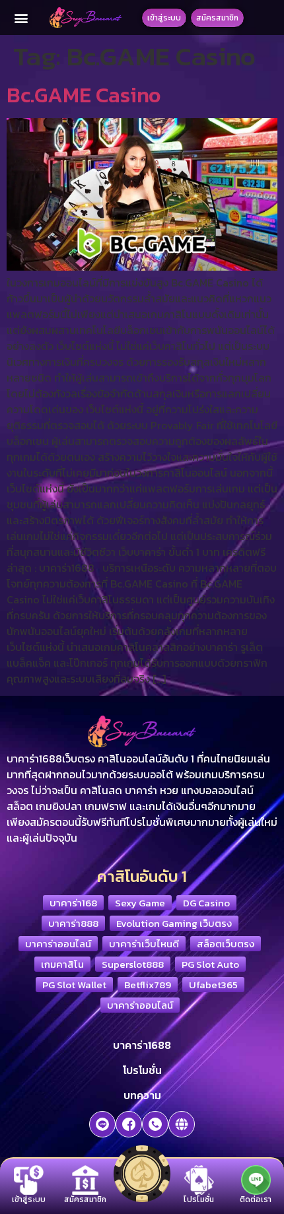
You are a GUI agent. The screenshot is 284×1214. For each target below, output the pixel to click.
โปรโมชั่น (142, 1070)
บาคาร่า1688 (142, 1045)
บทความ (142, 1095)
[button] (21, 17)
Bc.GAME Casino (84, 95)
